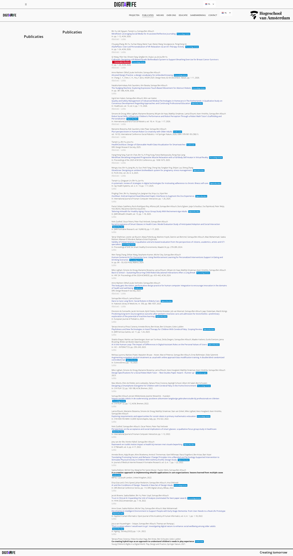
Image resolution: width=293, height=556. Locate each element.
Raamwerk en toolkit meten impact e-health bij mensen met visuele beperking (147, 444)
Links (123, 39)
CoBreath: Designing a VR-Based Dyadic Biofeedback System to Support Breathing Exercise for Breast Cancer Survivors (165, 59)
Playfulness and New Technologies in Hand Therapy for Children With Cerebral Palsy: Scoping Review (157, 329)
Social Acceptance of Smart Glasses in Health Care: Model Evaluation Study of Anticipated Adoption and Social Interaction (166, 224)
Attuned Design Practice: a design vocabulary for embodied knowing (142, 75)
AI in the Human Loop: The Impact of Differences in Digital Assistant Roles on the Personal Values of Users (159, 344)
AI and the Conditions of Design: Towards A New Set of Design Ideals (142, 485)
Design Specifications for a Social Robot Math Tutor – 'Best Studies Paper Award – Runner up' (153, 372)
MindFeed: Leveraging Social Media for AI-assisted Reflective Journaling (144, 33)
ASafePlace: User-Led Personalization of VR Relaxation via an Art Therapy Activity (148, 46)
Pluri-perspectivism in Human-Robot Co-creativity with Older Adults (142, 131)
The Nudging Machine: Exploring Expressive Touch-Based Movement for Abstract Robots (151, 88)
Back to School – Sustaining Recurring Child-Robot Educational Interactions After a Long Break (153, 272)
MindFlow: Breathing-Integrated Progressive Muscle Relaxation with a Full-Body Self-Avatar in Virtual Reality (160, 157)
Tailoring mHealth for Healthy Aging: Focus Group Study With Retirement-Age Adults (149, 211)
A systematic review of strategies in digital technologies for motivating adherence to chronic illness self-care (160, 183)
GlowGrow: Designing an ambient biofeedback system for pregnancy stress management (152, 170)
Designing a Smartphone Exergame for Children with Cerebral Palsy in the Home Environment (154, 385)
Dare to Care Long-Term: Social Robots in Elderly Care (136, 301)
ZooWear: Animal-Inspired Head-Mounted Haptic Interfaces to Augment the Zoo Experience (153, 196)
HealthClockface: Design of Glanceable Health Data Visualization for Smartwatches (148, 144)
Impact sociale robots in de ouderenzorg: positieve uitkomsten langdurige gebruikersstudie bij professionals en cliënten (165, 398)
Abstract (115, 39)
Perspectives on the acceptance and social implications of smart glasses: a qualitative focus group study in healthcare (164, 429)
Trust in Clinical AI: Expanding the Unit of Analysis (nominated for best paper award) (149, 498)
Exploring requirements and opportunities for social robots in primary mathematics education (154, 416)
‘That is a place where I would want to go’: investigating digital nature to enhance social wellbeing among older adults (164, 526)
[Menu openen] (25, 4)
